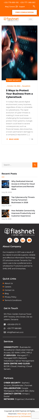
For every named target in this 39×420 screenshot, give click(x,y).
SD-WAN (15, 352)
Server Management (24, 361)
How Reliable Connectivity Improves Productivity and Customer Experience (23, 213)
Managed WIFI (10, 358)
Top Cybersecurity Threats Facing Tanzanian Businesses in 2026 (23, 200)
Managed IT (22, 355)
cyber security (13, 80)
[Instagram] (16, 240)
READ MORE (14, 139)
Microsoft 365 (22, 391)
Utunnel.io (30, 399)
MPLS (29, 352)
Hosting (21, 366)
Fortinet (28, 385)
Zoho (31, 391)
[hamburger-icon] (30, 19)
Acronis (7, 385)
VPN (23, 352)
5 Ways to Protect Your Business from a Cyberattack (19, 93)
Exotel (7, 396)
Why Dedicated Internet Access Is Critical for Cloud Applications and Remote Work (23, 185)
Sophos (25, 383)
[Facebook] (9, 240)
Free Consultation (24, 12)
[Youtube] (29, 240)
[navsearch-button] (34, 6)
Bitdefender (17, 385)
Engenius (19, 399)
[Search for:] (19, 165)
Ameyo (25, 394)
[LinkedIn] (22, 240)
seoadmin (26, 86)
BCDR (6, 366)
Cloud (13, 366)
